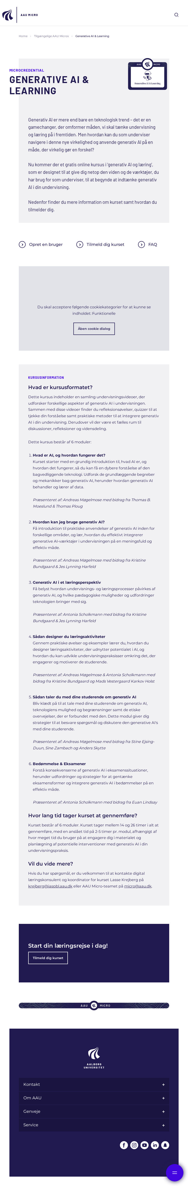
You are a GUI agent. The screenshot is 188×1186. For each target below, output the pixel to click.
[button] (94, 308)
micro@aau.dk (138, 886)
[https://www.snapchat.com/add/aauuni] (165, 1145)
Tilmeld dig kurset (105, 244)
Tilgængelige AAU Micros (51, 36)
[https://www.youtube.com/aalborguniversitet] (145, 1145)
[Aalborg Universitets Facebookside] (124, 1145)
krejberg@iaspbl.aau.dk (50, 886)
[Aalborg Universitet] (8, 15)
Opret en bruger (46, 244)
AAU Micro (29, 14)
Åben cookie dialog (94, 329)
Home (23, 36)
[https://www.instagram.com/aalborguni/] (134, 1145)
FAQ (152, 244)
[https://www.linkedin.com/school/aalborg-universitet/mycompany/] (155, 1145)
